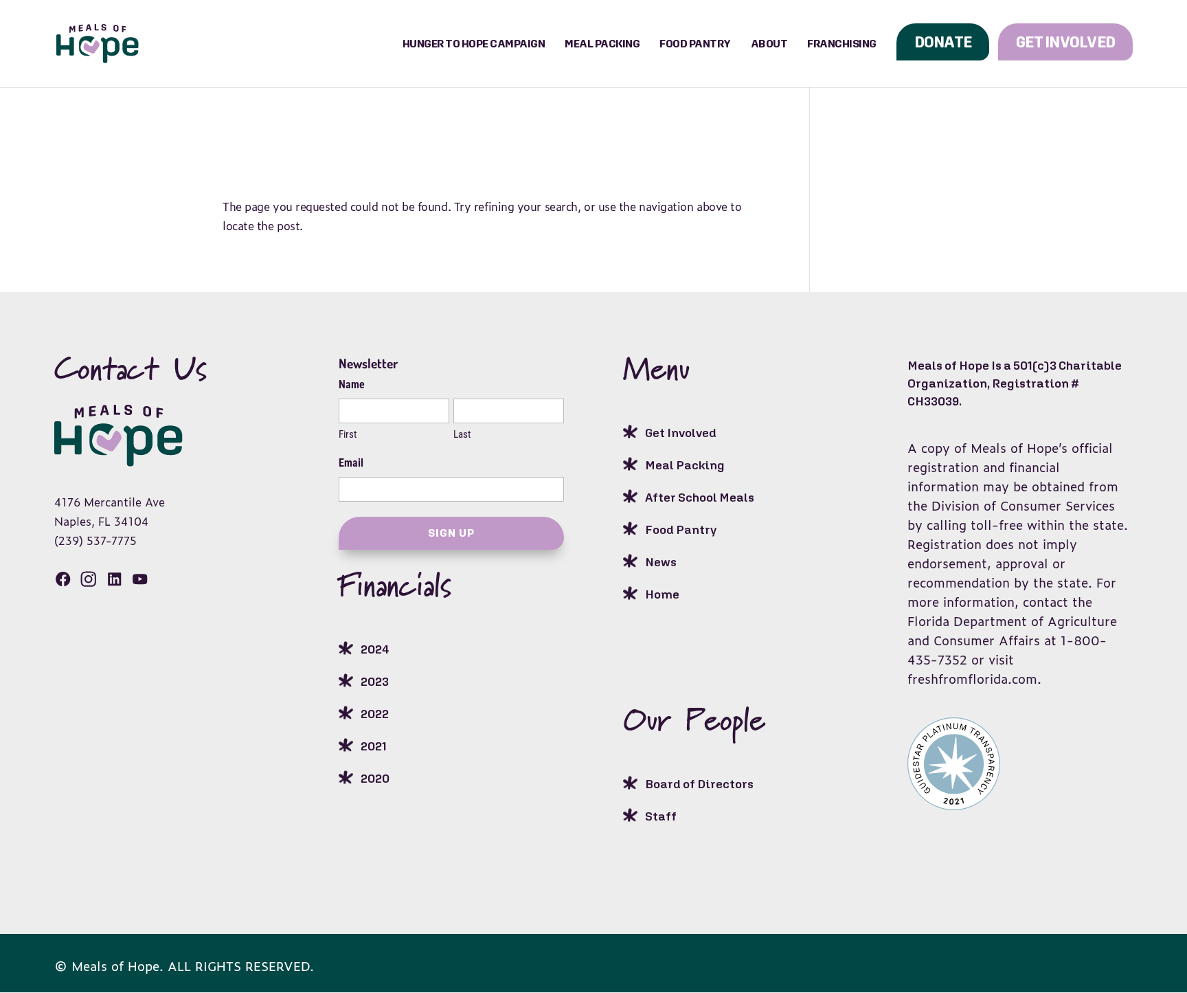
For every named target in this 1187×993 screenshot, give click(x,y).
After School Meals (699, 497)
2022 (375, 713)
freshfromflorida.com (972, 678)
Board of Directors (699, 784)
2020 (375, 778)
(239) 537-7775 (95, 540)
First (348, 434)
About (769, 43)
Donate (943, 42)
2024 (375, 649)
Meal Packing (602, 43)
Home (662, 594)
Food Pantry (695, 43)
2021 (374, 746)
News (661, 562)
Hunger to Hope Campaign (474, 43)
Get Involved (1065, 42)
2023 (375, 681)
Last (462, 434)
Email (351, 462)
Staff (661, 816)
